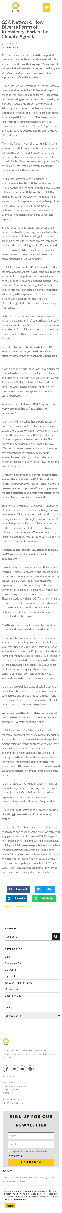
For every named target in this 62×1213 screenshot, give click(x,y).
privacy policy (15, 1155)
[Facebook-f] (6, 1068)
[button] (46, 7)
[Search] (56, 936)
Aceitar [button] (10, 1205)
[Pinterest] (30, 1068)
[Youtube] (22, 1068)
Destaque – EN (13, 963)
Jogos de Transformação (18, 982)
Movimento (11, 989)
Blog (7, 956)
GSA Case (10, 969)
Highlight (10, 976)
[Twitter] (14, 1068)
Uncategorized (13, 995)
